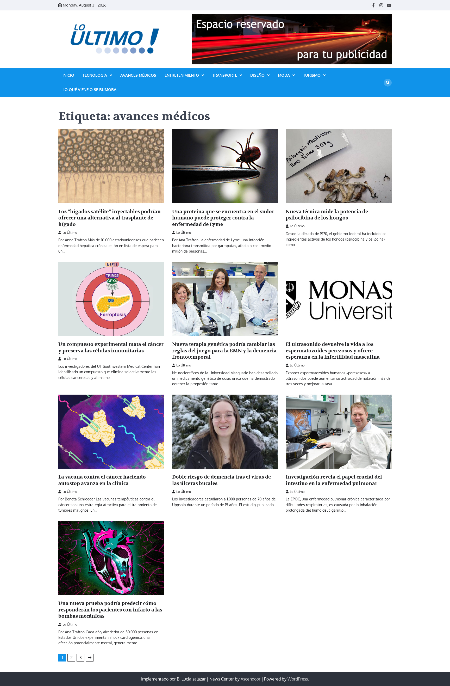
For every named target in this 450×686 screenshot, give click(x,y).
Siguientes (89, 658)
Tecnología (95, 75)
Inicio (68, 75)
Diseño (257, 75)
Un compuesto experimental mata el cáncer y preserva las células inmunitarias (111, 347)
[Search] (388, 83)
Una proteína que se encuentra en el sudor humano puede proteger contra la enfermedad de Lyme (223, 218)
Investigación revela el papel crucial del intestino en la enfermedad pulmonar (334, 480)
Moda (284, 75)
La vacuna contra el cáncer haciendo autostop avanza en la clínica (102, 480)
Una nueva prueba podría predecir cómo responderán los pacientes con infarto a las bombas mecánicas (110, 610)
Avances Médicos (138, 75)
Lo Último (70, 232)
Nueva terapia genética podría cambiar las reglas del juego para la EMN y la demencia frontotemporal (224, 350)
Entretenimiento (182, 75)
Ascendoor (250, 679)
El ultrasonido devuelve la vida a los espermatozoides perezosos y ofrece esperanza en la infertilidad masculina (333, 350)
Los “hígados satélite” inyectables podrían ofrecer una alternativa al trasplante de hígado (109, 218)
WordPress (298, 679)
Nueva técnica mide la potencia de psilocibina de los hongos (327, 215)
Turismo (312, 75)
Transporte (224, 75)
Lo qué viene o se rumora (89, 89)
